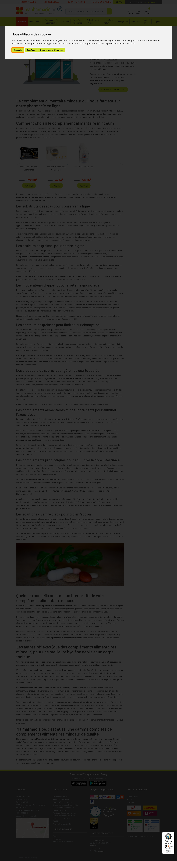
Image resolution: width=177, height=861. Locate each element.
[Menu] (172, 833)
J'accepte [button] (18, 50)
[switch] (168, 851)
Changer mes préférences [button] (51, 50)
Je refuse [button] (31, 50)
